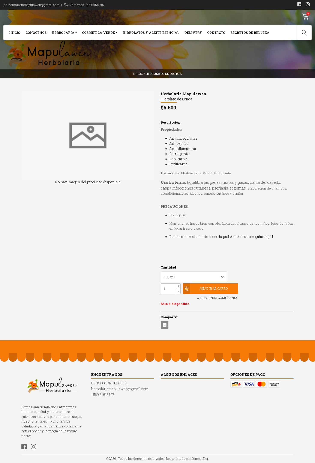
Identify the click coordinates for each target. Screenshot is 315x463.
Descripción (170, 122)
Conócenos (36, 32)
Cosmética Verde (98, 32)
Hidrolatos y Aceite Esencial (151, 32)
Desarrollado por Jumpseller (187, 459)
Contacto (216, 32)
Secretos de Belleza (250, 32)
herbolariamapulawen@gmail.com (34, 5)
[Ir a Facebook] (299, 5)
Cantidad (168, 267)
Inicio (14, 32)
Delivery (193, 32)
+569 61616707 (102, 394)
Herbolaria (63, 32)
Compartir (169, 317)
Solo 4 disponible (175, 304)
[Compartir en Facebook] (164, 325)
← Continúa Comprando (217, 298)
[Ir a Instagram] (308, 5)
